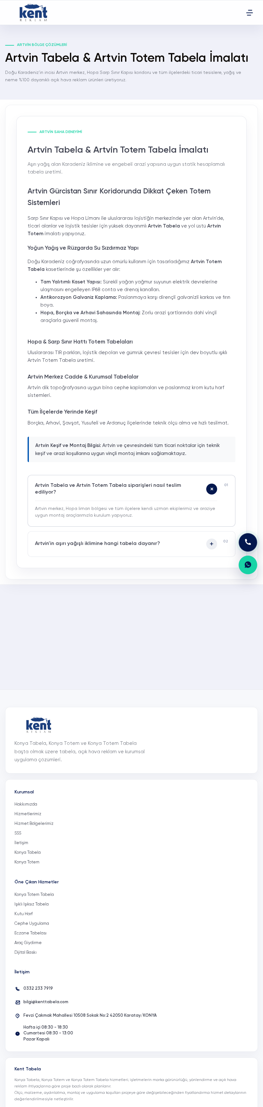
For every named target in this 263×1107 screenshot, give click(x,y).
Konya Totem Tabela (34, 895)
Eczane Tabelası (30, 933)
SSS (17, 833)
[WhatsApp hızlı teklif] (248, 565)
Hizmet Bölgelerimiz (34, 824)
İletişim (21, 843)
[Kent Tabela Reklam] (35, 12)
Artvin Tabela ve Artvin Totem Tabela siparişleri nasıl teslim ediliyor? (108, 489)
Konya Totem (26, 862)
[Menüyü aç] (249, 12)
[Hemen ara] (248, 542)
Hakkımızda (25, 804)
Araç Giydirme (28, 943)
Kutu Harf (23, 914)
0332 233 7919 (38, 988)
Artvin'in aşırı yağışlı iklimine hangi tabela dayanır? (97, 543)
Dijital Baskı (25, 953)
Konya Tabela (27, 853)
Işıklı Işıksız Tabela (31, 904)
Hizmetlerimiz (27, 814)
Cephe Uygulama (31, 924)
